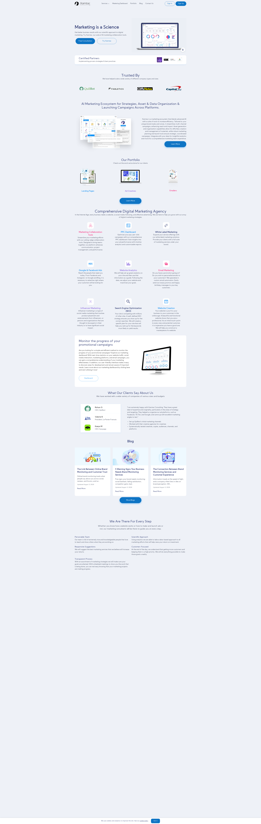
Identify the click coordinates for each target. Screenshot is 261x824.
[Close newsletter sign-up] (161, 388)
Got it (155, 821)
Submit (151, 429)
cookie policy (144, 821)
